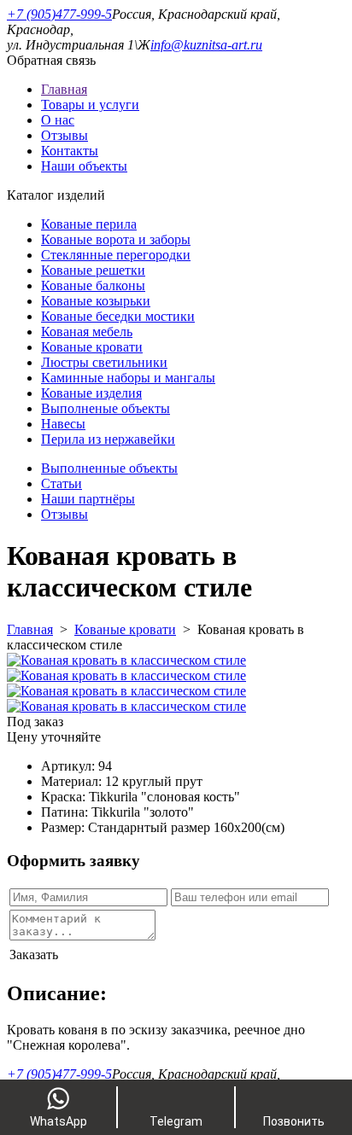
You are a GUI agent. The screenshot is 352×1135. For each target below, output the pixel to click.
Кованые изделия (91, 393)
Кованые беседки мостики (118, 316)
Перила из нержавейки (108, 439)
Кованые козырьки (95, 301)
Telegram (176, 1121)
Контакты (69, 150)
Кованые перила (89, 224)
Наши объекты (84, 166)
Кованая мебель (86, 331)
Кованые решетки (93, 270)
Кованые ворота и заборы (116, 239)
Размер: (64, 827)
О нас (57, 120)
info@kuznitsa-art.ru (206, 45)
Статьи (61, 483)
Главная (64, 89)
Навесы (63, 423)
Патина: (66, 812)
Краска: (65, 796)
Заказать (33, 954)
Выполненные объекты (109, 468)
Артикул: (69, 766)
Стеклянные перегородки (116, 254)
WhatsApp (58, 1121)
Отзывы (64, 135)
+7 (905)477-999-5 (59, 14)
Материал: (73, 781)
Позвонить (294, 1121)
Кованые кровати (92, 347)
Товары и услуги (90, 104)
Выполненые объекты (105, 408)
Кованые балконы (93, 285)
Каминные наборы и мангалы (128, 377)
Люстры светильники (104, 362)
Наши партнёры (88, 499)
